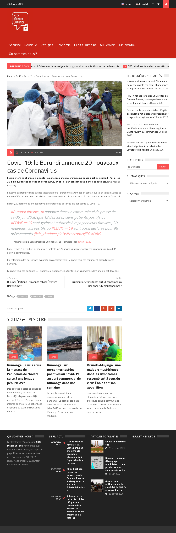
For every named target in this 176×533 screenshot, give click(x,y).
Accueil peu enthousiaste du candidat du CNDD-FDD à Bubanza (115, 485)
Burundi (23, 296)
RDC (121, 66)
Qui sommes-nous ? (23, 53)
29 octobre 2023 (117, 448)
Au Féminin (108, 45)
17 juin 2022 (114, 474)
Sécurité (15, 45)
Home (10, 76)
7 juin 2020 (24, 152)
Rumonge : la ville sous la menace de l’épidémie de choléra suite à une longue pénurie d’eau (24, 373)
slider (50, 296)
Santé (18, 76)
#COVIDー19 (21, 223)
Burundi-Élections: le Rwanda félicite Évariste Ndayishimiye (32, 284)
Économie (64, 45)
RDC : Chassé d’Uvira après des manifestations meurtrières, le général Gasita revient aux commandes (146, 128)
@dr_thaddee (45, 234)
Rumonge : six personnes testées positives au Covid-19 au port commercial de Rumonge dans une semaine (64, 376)
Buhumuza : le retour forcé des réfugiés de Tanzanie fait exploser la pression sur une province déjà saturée (147, 113)
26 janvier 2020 (116, 493)
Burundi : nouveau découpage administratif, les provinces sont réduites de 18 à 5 (115, 464)
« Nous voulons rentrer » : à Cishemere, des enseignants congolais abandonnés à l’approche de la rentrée (61, 66)
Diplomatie (127, 45)
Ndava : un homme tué (115, 443)
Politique (30, 45)
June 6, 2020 (84, 241)
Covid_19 (37, 296)
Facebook (154, 4)
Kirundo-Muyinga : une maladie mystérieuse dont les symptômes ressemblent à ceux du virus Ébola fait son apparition (104, 376)
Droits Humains (85, 45)
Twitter (159, 4)
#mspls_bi (35, 212)
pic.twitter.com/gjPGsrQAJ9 (79, 234)
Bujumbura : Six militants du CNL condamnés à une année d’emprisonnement (96, 284)
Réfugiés (46, 45)
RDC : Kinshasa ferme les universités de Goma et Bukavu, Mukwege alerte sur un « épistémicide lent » (147, 99)
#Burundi (18, 212)
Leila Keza (38, 152)
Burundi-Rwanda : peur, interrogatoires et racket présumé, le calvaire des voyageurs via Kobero (147, 146)
